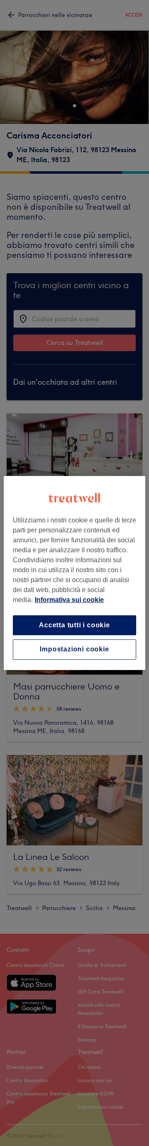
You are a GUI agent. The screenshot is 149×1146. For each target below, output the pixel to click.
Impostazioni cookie (74, 649)
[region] (74, 573)
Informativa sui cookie (69, 599)
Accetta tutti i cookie (74, 625)
